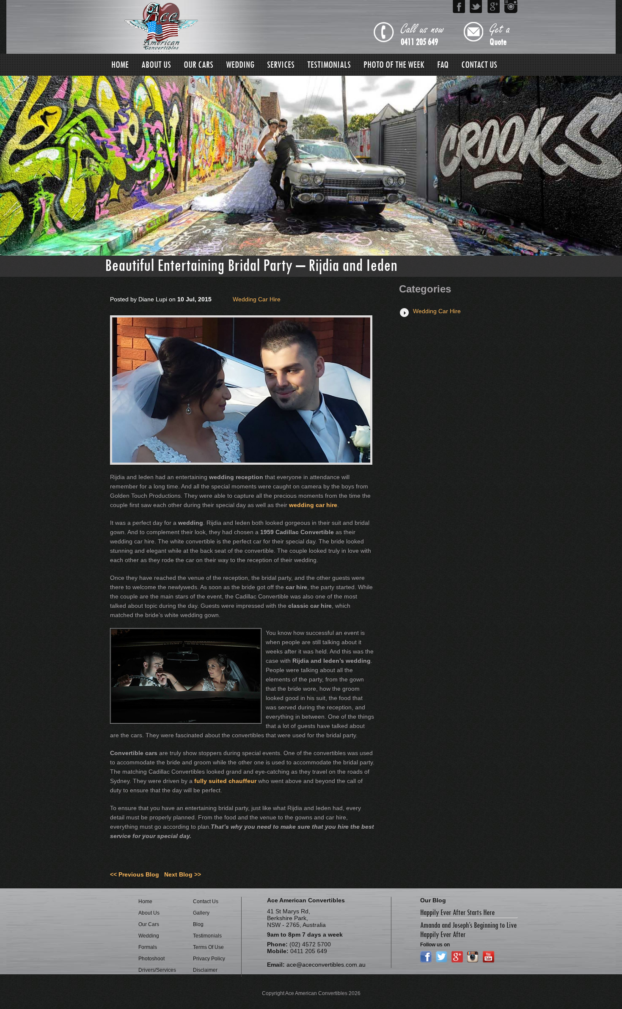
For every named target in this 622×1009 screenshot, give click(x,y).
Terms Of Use (208, 947)
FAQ (443, 64)
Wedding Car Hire (257, 299)
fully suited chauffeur (225, 780)
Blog (198, 924)
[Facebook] (458, 6)
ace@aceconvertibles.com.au (326, 964)
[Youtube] (488, 956)
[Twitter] (476, 6)
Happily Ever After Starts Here (457, 912)
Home (120, 64)
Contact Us (479, 64)
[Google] (493, 6)
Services (280, 64)
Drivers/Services (157, 970)
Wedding (240, 64)
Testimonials (329, 64)
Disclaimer (205, 970)
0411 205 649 (419, 42)
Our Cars (198, 64)
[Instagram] (510, 6)
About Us (156, 64)
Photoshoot (151, 959)
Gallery (201, 913)
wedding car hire (313, 505)
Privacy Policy (209, 959)
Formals (147, 947)
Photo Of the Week (393, 64)
